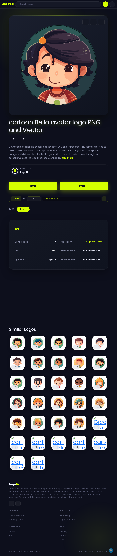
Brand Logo (65, 515)
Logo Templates (94, 242)
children (23, 209)
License (63, 539)
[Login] (112, 4)
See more (67, 157)
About (12, 531)
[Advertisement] (58, 300)
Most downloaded (17, 515)
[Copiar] (104, 198)
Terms (63, 535)
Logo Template (67, 519)
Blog (11, 535)
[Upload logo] (105, 4)
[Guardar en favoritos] (101, 22)
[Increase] (39, 199)
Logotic (19, 551)
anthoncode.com (100, 551)
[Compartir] (85, 22)
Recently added (16, 519)
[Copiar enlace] (93, 22)
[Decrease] (29, 199)
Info (17, 228)
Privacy (63, 531)
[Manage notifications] (111, 550)
